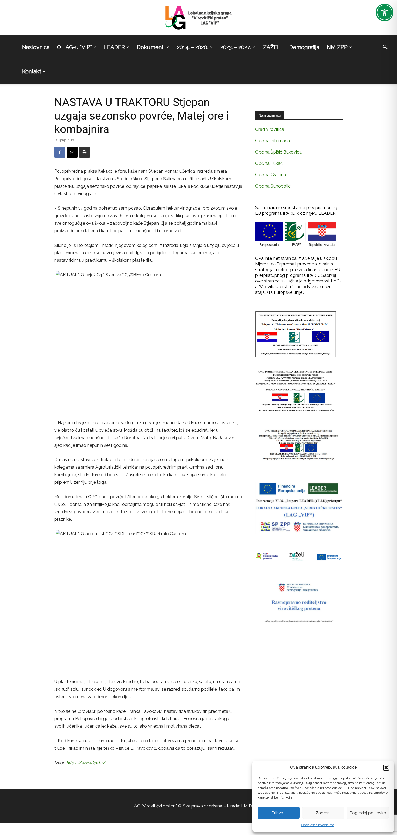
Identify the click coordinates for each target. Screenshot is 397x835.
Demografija (304, 47)
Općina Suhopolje (273, 186)
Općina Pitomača (272, 140)
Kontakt (31, 71)
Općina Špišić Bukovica (278, 152)
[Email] (72, 152)
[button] (386, 767)
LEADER (114, 47)
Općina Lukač (269, 163)
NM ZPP (337, 47)
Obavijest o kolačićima (317, 825)
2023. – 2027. (235, 47)
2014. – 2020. (192, 47)
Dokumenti (151, 47)
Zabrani (323, 812)
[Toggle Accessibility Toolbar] (384, 12)
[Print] (84, 152)
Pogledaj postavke (368, 812)
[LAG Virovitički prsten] (198, 18)
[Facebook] (59, 152)
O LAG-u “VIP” (74, 47)
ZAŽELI (272, 47)
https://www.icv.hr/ (85, 762)
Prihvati (278, 812)
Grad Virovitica (269, 129)
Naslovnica (35, 47)
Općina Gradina (270, 174)
